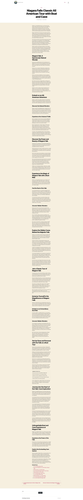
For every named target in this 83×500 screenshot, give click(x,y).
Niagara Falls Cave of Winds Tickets (39, 469)
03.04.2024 (45, 19)
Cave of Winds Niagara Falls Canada (39, 473)
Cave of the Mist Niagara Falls (38, 466)
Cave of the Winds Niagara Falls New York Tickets (41, 470)
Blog (64, 2)
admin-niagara (40, 19)
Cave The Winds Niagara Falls (38, 474)
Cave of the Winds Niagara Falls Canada (40, 476)
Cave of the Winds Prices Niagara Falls (39, 477)
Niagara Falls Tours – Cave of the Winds (40, 475)
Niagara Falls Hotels (27, 498)
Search (23, 491)
